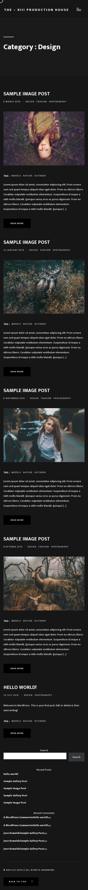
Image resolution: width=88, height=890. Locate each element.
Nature (28, 175)
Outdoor (40, 175)
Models (16, 175)
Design (30, 101)
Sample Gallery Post (15, 781)
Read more (17, 223)
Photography (58, 101)
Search (44, 750)
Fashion (41, 101)
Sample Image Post (14, 788)
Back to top (18, 881)
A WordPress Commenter (18, 817)
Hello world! (10, 774)
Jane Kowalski (11, 833)
